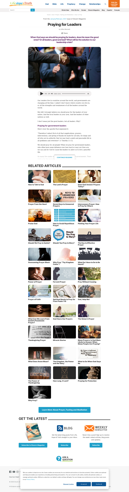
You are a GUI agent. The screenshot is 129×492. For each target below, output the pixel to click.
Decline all (99, 484)
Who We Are (75, 10)
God (47, 4)
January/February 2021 (58, 19)
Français (117, 10)
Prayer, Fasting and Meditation (64, 14)
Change (82, 4)
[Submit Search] (33, 10)
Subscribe (64, 445)
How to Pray (78, 14)
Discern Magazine (94, 10)
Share (65, 33)
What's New (65, 10)
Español (109, 10)
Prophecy (71, 4)
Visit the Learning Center (114, 4)
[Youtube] (14, 472)
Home (49, 14)
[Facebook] (10, 472)
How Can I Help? (14, 477)
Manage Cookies (68, 484)
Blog (103, 10)
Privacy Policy (30, 479)
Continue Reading (64, 157)
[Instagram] (17, 472)
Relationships (94, 4)
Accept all (84, 484)
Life (61, 4)
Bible (55, 4)
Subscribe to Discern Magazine (33, 445)
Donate (83, 10)
